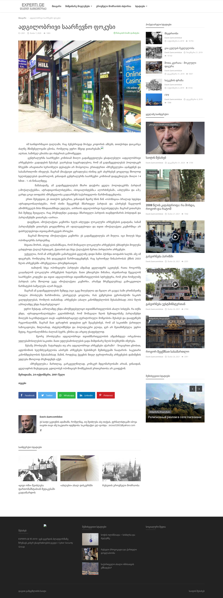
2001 (23, 33)
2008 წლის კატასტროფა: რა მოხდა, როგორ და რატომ (170, 206)
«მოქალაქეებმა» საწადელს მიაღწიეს (175, 417)
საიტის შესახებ (156, 157)
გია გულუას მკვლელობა (179, 48)
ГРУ (167, 95)
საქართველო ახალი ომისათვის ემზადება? (117, 566)
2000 (153, 412)
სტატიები (140, 6)
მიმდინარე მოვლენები (77, 6)
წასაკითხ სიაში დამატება (127, 33)
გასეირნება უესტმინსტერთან (165, 304)
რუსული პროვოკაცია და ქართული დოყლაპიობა (119, 551)
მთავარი (56, 6)
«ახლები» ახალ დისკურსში (76, 485)
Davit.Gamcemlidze (51, 416)
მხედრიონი (171, 33)
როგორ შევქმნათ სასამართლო (167, 351)
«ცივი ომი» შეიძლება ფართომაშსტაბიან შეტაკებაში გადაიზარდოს (36, 489)
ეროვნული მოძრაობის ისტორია (113, 6)
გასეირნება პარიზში (159, 256)
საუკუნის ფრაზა (174, 80)
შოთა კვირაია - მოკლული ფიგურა (180, 64)
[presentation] (192, 389)
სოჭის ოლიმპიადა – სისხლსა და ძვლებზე (118, 537)
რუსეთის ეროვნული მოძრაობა (120, 485)
